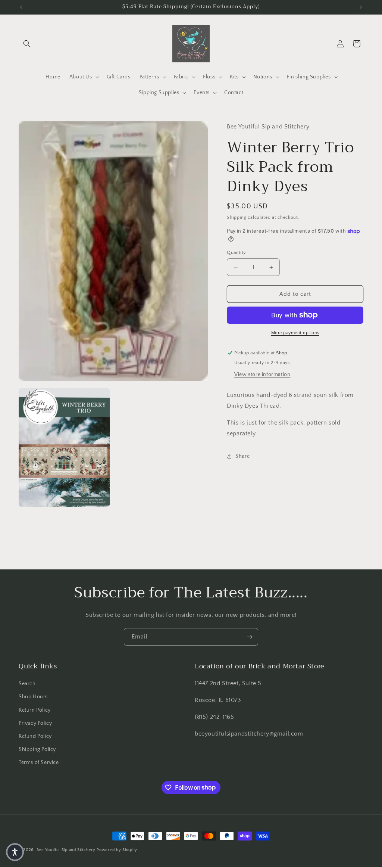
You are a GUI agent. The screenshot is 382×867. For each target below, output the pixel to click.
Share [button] (242, 456)
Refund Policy (35, 736)
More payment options (295, 332)
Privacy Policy (35, 723)
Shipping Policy (37, 749)
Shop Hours (33, 697)
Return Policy (35, 710)
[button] (27, 43)
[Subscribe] (249, 637)
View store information (262, 374)
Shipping (237, 217)
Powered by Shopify (117, 850)
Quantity (236, 252)
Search (27, 684)
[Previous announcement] (21, 7)
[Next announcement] (361, 7)
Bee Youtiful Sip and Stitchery (66, 850)
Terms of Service (39, 762)
